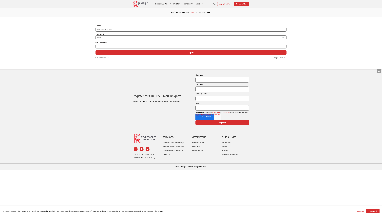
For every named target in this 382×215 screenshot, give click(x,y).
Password (100, 34)
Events (224, 147)
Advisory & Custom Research (173, 150)
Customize (360, 211)
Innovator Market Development (173, 147)
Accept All (373, 211)
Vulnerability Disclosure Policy (144, 158)
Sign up (193, 12)
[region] (191, 210)
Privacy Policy (216, 112)
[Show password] (283, 37)
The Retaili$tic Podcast (230, 154)
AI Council (166, 154)
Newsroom (225, 150)
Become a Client (241, 4)
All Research (226, 143)
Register (227, 4)
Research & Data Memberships (173, 143)
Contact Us (196, 147)
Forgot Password (279, 58)
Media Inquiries (197, 150)
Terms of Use (226, 112)
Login (221, 4)
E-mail (98, 26)
